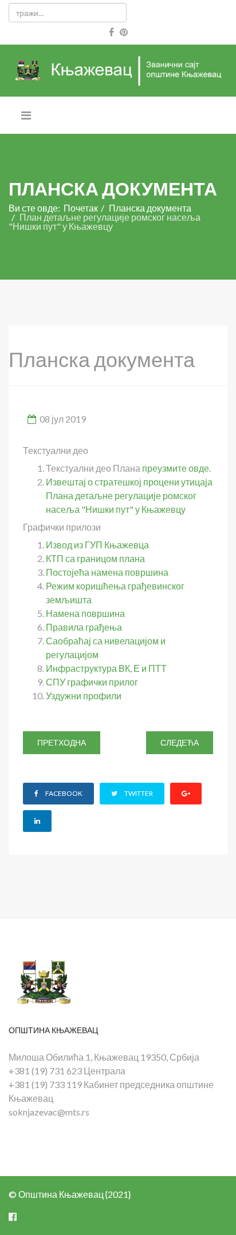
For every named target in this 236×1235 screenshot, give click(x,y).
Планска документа (150, 207)
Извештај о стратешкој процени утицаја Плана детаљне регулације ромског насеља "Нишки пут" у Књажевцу (129, 495)
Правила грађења (84, 627)
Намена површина (85, 613)
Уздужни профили (83, 695)
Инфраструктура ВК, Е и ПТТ (106, 668)
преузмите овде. (176, 468)
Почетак (81, 207)
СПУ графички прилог (92, 681)
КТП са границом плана (95, 558)
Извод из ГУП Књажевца (97, 544)
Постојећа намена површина (107, 572)
